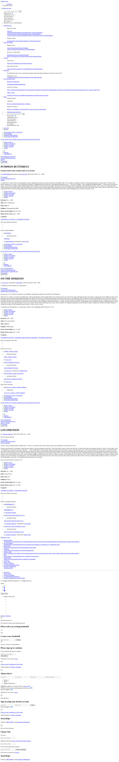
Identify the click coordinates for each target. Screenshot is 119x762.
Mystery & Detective (32, 32)
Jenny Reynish (23, 174)
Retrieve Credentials (21, 749)
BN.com (16, 271)
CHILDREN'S (8, 154)
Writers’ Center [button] (8, 552)
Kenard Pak (19, 282)
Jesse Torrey (26, 241)
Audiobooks (10, 32)
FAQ (18, 559)
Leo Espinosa (27, 523)
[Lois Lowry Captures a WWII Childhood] (15, 387)
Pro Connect (7, 21)
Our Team (10, 559)
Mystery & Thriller (25, 49)
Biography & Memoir (31, 34)
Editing (13, 84)
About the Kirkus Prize (23, 63)
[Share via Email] (8, 146)
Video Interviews (8, 18)
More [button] (5, 97)
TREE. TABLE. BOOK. (10, 357)
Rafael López (27, 534)
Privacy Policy (7, 562)
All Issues (23, 77)
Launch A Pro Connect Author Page (90, 90)
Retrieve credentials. (16, 667)
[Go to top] (4, 594)
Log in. (16, 658)
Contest (15, 559)
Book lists (15, 41)
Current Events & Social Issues (15, 35)
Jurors (30, 63)
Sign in (3, 686)
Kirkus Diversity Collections (11, 556)
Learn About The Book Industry (71, 553)
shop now (3, 158)
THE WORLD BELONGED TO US (13, 521)
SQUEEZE (7, 238)
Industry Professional (9, 683)
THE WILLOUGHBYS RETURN (13, 379)
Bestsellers (10, 41)
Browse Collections (12, 104)
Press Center (22, 559)
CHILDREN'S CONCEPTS (8, 219)
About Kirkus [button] (7, 557)
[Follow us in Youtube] (4, 590)
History (39, 34)
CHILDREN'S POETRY (22, 219)
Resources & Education (13, 81)
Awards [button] (6, 58)
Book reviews (7, 13)
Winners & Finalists (12, 63)
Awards (19, 55)
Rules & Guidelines (34, 69)
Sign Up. (17, 752)
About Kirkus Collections (23, 104)
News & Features (8, 16)
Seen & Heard (25, 55)
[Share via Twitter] (9, 145)
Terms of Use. (27, 686)
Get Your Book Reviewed (30, 90)
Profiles (9, 55)
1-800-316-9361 (9, 722)
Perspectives (14, 55)
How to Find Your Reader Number (21, 741)
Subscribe (39, 77)
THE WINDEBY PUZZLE (11, 368)
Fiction (15, 32)
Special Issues (17, 77)
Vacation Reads (37, 41)
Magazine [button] (6, 70)
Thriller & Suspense (22, 32)
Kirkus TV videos (49, 544)
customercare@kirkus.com (24, 722)
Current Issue (10, 77)
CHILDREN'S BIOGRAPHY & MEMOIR (26, 337)
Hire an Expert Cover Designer (62, 90)
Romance (40, 32)
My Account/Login (33, 556)
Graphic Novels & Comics (30, 35)
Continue (18, 640)
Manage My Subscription (22, 550)
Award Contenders (24, 69)
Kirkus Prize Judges (31, 547)
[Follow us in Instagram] (4, 589)
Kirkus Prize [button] (7, 546)
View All (9, 31)
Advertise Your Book (75, 90)
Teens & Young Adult (42, 35)
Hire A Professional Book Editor (15, 90)
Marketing (22, 84)
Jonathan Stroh (23, 370)
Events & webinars (43, 95)
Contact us (6, 560)
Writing (9, 84)
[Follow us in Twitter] (4, 587)
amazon (3, 159)
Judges (40, 69)
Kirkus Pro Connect (23, 556)
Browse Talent (20, 109)
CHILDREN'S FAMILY (7, 490)
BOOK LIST (8, 139)
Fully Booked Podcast (35, 56)
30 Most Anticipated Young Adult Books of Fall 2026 (26, 139)
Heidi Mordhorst (6, 174)
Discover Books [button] (8, 540)
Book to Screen (11, 56)
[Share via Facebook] (9, 143)
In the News (18, 56)
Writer (5, 681)
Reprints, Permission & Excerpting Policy (10, 567)
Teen (22, 48)
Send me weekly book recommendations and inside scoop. (16, 688)
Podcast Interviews (9, 19)
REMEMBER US (8, 510)
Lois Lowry (5, 282)
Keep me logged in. (6, 689)
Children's (50, 35)
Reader (6, 680)
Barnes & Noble (9, 271)
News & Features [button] (8, 42)
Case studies (20, 95)
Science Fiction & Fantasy (14, 34)
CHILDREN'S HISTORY (45, 337)
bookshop (7, 423)
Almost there (4, 656)
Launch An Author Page (40, 109)
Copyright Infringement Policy (12, 565)
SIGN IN (9, 4)
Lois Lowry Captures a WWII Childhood (14, 393)
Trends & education (12, 95)
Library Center (11, 92)
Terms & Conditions (9, 563)
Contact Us (7, 572)
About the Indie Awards (13, 69)
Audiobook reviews (9, 15)
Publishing (17, 84)
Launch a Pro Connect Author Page (53, 553)
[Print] (6, 148)
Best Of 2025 (29, 41)
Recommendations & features (31, 95)
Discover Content (11, 109)
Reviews (6, 152)
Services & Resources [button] (9, 79)
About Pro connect (29, 109)
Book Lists (12, 544)
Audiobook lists (22, 41)
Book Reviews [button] (7, 25)
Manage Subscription (31, 77)
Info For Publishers (31, 559)
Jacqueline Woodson (7, 434)
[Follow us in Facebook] (4, 586)
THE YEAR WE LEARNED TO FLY (14, 532)
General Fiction (11, 48)
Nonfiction (23, 34)
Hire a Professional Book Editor (12, 553)
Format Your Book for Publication (45, 90)
